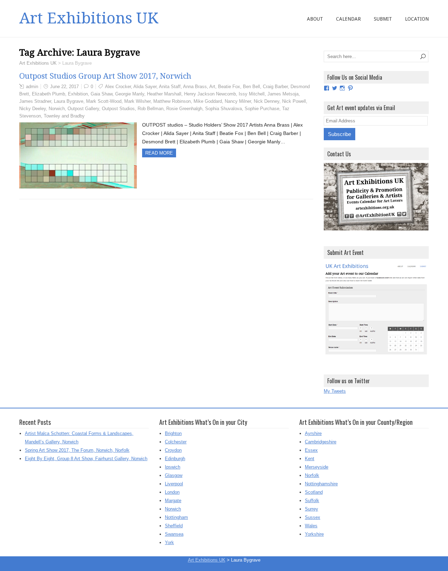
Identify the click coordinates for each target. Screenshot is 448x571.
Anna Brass (195, 86)
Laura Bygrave (68, 101)
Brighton (173, 433)
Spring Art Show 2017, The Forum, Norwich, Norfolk (77, 450)
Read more (159, 153)
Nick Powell (294, 101)
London (172, 492)
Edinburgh (175, 458)
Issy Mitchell (252, 94)
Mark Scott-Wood (103, 101)
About (315, 19)
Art (212, 86)
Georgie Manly (129, 94)
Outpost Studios (118, 108)
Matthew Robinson (172, 101)
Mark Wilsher (137, 101)
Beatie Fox (229, 86)
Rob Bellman (150, 108)
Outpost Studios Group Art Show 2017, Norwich (105, 76)
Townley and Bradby (64, 116)
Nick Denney (266, 101)
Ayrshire (313, 433)
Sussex (312, 517)
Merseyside (316, 467)
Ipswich (172, 467)
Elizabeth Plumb (48, 94)
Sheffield (174, 525)
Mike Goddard (208, 101)
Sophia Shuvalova (223, 108)
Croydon (173, 450)
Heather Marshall (164, 94)
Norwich (57, 108)
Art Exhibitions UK (88, 18)
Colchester (176, 441)
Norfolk (312, 475)
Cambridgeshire (320, 441)
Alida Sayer (144, 86)
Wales (311, 525)
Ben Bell (251, 86)
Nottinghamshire (321, 483)
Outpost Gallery (83, 108)
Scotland (314, 492)
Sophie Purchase (262, 108)
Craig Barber (275, 86)
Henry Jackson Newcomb (210, 94)
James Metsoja (283, 94)
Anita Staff (170, 86)
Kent (309, 458)
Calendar (348, 19)
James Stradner (35, 101)
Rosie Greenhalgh (184, 108)
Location (417, 19)
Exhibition (78, 94)
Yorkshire (314, 534)
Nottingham (176, 517)
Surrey (311, 509)
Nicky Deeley (32, 108)
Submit (383, 19)
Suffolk (312, 500)
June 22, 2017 (64, 86)
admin (32, 86)
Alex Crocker (118, 86)
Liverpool (174, 483)
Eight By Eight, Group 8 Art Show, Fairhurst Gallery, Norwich (86, 458)
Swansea (174, 534)
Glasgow (173, 475)
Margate (173, 500)
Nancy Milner (238, 101)
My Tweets (335, 391)
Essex (311, 450)
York (169, 542)
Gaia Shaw (101, 94)
